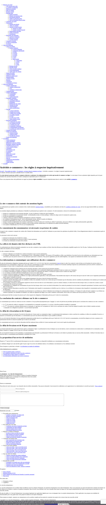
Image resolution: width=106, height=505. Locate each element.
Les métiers (6, 138)
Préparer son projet (7, 4)
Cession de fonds (13, 133)
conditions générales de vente (73, 207)
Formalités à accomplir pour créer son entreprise (18, 462)
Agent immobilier (10, 141)
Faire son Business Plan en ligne (17, 20)
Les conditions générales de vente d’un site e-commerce (16, 353)
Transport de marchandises (12, 159)
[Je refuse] (69, 504)
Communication (10, 91)
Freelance (8, 152)
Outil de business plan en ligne (13, 428)
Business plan (9, 13)
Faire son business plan (12, 417)
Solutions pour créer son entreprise (14, 465)
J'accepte (60, 504)
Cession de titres (13, 134)
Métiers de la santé (10, 154)
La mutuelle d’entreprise (15, 126)
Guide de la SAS (10, 423)
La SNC (18, 62)
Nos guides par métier (10, 171)
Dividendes (12, 102)
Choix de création (10, 46)
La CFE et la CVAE (14, 117)
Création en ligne (10, 78)
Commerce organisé (11, 41)
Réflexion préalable (11, 9)
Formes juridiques (13, 48)
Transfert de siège (13, 105)
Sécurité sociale (13, 67)
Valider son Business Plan (15, 18)
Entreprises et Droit (8, 481)
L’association (19, 60)
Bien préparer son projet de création (15, 434)
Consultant (8, 148)
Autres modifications (14, 108)
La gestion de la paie (14, 124)
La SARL (14, 55)
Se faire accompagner (11, 42)
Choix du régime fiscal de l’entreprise (15, 458)
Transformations (13, 106)
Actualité (5, 163)
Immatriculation (10, 77)
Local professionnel (14, 70)
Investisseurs (12, 34)
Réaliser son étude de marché (13, 416)
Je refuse (66, 504)
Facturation (12, 95)
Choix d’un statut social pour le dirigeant (16, 459)
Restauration (9, 155)
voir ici (59, 263)
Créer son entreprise (8, 45)
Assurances (9, 81)
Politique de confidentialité (51, 504)
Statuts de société (10, 73)
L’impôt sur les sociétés (15, 113)
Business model (10, 11)
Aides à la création (13, 25)
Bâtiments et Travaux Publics (13, 142)
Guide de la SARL (10, 420)
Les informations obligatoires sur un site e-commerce (16, 355)
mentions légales (40, 207)
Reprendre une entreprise (12, 35)
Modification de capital (15, 103)
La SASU (14, 53)
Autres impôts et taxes (14, 119)
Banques (8, 80)
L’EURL (14, 52)
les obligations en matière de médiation (29, 346)
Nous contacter (98, 386)
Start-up (8, 158)
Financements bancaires (15, 31)
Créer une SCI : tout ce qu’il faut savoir (15, 452)
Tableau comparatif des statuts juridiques (16, 455)
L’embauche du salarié (14, 121)
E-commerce (9, 151)
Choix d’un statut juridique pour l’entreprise (17, 456)
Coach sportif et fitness (11, 147)
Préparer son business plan (15, 16)
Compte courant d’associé (18, 30)
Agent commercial (10, 140)
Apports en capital (16, 28)
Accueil (2, 171)
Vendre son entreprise (11, 131)
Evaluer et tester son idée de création (15, 433)
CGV (10, 88)
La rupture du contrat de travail (16, 128)
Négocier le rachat (13, 38)
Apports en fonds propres (15, 27)
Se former (8, 43)
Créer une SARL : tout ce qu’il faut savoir (16, 448)
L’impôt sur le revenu (14, 112)
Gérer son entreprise (8, 84)
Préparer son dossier (14, 24)
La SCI (14, 57)
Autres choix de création (15, 71)
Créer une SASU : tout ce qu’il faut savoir (16, 447)
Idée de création (10, 10)
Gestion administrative (11, 92)
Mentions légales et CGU (9, 473)
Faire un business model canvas (14, 435)
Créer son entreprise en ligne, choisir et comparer (18, 466)
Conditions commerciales (15, 89)
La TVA (11, 116)
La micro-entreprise (17, 49)
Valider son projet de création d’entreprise (16, 437)
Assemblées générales (14, 101)
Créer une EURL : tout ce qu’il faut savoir (16, 451)
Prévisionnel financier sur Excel (14, 430)
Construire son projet (11, 21)
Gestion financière (13, 96)
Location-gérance (13, 39)
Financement (9, 23)
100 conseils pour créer (12, 6)
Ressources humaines (11, 120)
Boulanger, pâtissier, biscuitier (13, 144)
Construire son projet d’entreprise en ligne (16, 426)
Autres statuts (15, 59)
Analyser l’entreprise (14, 36)
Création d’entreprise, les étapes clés (15, 414)
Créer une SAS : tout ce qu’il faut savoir (16, 449)
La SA (17, 63)
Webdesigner (9, 161)
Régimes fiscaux (13, 66)
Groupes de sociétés (11, 130)
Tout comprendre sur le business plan (15, 440)
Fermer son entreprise (11, 137)
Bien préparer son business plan (14, 441)
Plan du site (6, 476)
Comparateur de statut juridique (14, 427)
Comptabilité (12, 94)
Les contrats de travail (14, 123)
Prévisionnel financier (14, 17)
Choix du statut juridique (15, 69)
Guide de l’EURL (10, 419)
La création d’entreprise (12, 7)
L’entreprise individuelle (18, 50)
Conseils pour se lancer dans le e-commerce (14, 354)
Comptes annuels (13, 99)
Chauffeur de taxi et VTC (12, 145)
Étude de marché (13, 14)
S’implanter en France (11, 82)
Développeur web (10, 149)
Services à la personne (11, 156)
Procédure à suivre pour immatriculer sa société (17, 463)
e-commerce (74, 179)
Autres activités (10, 162)
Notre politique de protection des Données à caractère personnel (18, 474)
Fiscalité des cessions (14, 135)
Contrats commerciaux (14, 87)
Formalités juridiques (11, 98)
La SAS (14, 56)
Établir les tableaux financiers (13, 442)
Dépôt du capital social (11, 76)
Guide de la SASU (10, 421)
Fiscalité (8, 109)
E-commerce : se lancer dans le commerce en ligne (29, 171)
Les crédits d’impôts (14, 115)
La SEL (17, 64)
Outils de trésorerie (14, 32)
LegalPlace (6, 482)
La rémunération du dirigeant (16, 127)
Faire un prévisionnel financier (13, 444)
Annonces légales (10, 74)
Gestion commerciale (11, 85)
